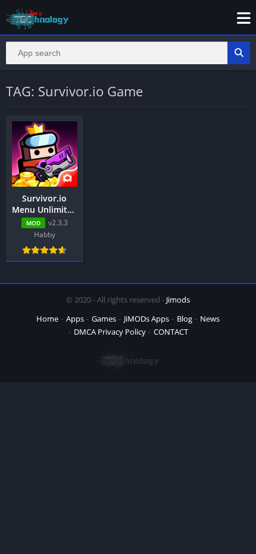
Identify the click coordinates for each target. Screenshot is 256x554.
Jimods (178, 299)
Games (104, 318)
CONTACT (171, 331)
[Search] (238, 53)
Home (47, 318)
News (210, 318)
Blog (184, 318)
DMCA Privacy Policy (110, 331)
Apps (75, 318)
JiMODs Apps (146, 318)
